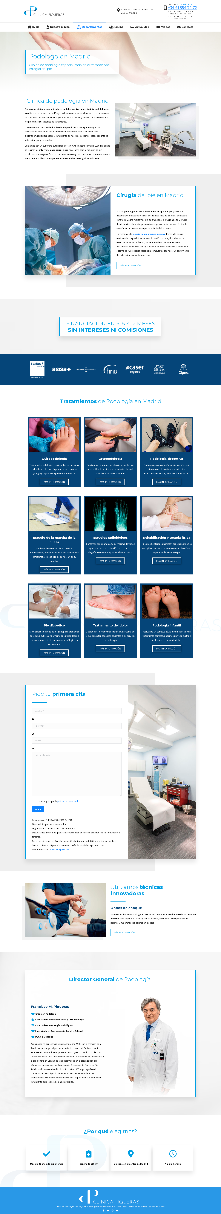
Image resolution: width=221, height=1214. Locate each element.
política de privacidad (67, 801)
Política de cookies (157, 1206)
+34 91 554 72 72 (182, 7)
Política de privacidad (60, 849)
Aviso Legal (121, 1206)
